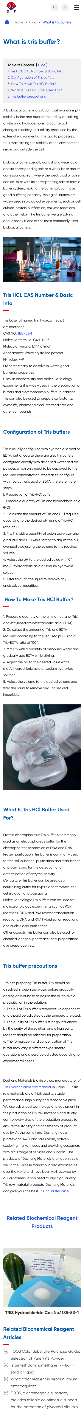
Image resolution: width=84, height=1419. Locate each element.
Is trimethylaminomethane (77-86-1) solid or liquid (42, 1368)
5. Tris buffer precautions (27, 96)
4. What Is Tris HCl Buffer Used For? (35, 90)
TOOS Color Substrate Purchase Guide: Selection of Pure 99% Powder (45, 1354)
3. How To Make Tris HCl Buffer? (32, 84)
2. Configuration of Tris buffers (31, 77)
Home (18, 22)
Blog (32, 22)
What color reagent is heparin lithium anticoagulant (44, 1382)
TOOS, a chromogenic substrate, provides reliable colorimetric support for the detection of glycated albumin (44, 1400)
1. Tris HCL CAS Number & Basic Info (35, 71)
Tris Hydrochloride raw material (27, 1087)
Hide (41, 65)
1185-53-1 (25, 333)
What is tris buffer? (57, 22)
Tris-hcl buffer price (53, 1191)
